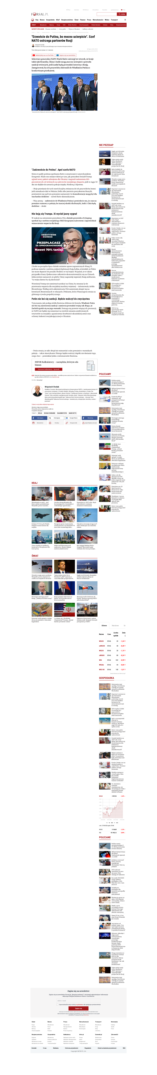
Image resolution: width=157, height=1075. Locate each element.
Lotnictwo (97, 1030)
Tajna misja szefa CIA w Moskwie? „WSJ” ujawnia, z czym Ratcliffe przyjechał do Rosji (63, 576)
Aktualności (43, 25)
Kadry (80, 1039)
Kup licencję (55, 377)
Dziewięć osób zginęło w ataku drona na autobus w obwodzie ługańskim (42, 620)
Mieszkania (82, 1026)
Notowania (114, 1022)
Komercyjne (82, 1028)
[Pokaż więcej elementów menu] (125, 20)
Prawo (81, 1037)
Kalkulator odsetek (68, 1041)
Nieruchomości (84, 1022)
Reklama (55, 1048)
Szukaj (123, 14)
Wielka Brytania (95, 25)
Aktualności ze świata (37, 1043)
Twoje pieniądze (52, 1043)
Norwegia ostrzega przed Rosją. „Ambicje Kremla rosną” (42, 597)
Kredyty (50, 1041)
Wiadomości (98, 1037)
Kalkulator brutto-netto (69, 1037)
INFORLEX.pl (85, 10)
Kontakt (34, 1048)
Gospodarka (51, 1034)
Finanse (50, 1030)
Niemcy (51, 25)
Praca (65, 1022)
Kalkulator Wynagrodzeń (69, 1039)
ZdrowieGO (114, 1034)
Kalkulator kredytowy (68, 1043)
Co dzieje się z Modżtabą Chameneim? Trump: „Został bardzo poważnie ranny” (63, 620)
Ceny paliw (62, 29)
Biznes (50, 1022)
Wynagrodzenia (67, 1026)
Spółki (112, 1026)
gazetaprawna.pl (114, 10)
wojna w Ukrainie (49, 413)
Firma (49, 1026)
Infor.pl (81, 1034)
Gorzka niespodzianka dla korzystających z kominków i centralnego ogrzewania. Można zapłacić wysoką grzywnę (64, 504)
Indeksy (113, 1024)
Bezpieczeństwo (121, 25)
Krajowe (34, 1037)
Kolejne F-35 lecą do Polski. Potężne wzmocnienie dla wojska (41, 525)
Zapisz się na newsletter (67, 55)
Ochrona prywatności (71, 1048)
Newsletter (104, 10)
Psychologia (114, 1041)
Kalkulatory (66, 1034)
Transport (98, 1022)
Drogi (96, 1026)
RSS (124, 1048)
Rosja (58, 25)
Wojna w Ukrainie (74, 29)
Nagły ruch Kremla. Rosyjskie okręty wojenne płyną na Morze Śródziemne (86, 576)
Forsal (33, 32)
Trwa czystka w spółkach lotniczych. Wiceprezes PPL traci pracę (41, 547)
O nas (45, 1048)
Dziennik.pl (98, 1034)
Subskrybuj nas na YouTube (45, 55)
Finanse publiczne (52, 1039)
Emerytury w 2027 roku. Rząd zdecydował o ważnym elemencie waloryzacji (86, 504)
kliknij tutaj (86, 1015)
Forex (112, 1028)
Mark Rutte (72, 413)
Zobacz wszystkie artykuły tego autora (43, 404)
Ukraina (105, 25)
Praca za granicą (67, 1030)
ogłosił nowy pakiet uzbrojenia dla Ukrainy (50, 179)
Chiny (111, 25)
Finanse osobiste (50, 29)
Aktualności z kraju (36, 1041)
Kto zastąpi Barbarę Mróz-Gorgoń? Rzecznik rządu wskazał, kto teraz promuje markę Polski (86, 547)
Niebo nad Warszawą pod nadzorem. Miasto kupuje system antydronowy (62, 547)
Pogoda (97, 1043)
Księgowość (82, 1041)
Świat (34, 25)
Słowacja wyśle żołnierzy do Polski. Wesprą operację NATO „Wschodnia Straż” (87, 598)
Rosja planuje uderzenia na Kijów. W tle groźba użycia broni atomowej (63, 598)
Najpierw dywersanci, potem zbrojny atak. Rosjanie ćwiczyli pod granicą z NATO (87, 620)
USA (64, 25)
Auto (96, 1041)
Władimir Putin (62, 413)
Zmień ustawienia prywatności (107, 1048)
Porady (113, 1043)
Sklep (124, 10)
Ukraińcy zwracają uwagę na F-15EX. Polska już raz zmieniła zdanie (87, 525)
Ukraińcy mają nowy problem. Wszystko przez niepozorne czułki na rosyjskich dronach (42, 408)
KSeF (49, 1028)
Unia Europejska (83, 25)
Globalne (34, 1039)
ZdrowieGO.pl (95, 10)
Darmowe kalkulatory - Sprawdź (48, 369)
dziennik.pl (76, 10)
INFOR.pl (68, 10)
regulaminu (79, 1004)
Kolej (96, 1028)
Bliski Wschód (72, 25)
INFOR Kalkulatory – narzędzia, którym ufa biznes (56, 363)
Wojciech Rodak (53, 45)
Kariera (65, 1028)
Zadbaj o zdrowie (87, 29)
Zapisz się (78, 1008)
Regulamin (88, 1048)
